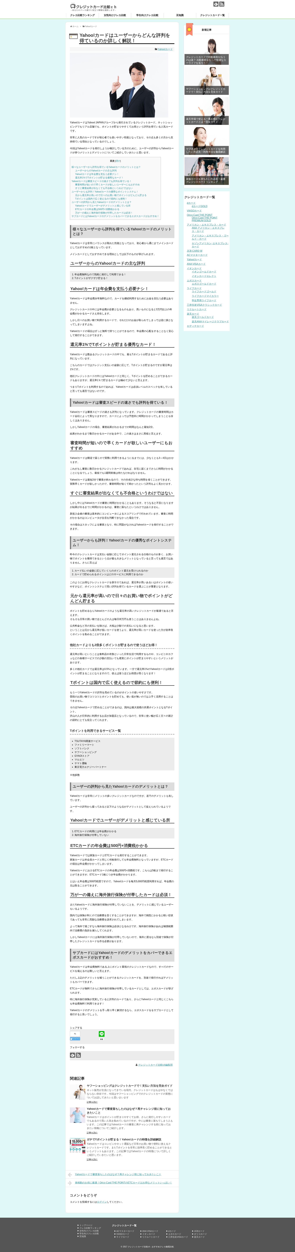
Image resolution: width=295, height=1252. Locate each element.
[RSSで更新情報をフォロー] (221, 4)
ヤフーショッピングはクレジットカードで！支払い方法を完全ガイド (130, 1085)
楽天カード (193, 314)
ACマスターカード (197, 255)
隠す (118, 161)
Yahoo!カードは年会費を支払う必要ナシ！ (97, 174)
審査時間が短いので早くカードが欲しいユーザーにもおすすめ (107, 184)
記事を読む (92, 1102)
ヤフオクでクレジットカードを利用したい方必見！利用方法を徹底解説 (205, 150)
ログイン (102, 1202)
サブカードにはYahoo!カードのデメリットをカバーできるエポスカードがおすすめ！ (115, 216)
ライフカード (194, 288)
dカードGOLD (199, 206)
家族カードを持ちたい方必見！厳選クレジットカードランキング (205, 180)
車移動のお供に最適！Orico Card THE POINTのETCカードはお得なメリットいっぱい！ (123, 1182)
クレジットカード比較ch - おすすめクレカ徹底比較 (151, 1247)
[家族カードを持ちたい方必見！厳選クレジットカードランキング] (207, 171)
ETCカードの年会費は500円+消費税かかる (97, 209)
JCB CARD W (194, 251)
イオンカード (194, 268)
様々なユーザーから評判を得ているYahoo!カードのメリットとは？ (106, 167)
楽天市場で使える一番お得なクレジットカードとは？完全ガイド (205, 120)
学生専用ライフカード (204, 300)
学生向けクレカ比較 (147, 15)
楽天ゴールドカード (203, 317)
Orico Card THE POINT (199, 215)
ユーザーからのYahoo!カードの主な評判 (96, 170)
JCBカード (199, 1231)
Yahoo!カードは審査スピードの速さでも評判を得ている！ (102, 181)
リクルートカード (196, 309)
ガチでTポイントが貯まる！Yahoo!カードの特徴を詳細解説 (124, 1139)
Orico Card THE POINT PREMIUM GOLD (204, 219)
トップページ (85, 1225)
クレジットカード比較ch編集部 (155, 1065)
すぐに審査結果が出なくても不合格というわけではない (104, 188)
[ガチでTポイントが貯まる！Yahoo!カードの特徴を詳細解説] (77, 1145)
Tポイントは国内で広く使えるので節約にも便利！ (101, 198)
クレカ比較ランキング (82, 15)
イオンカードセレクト (204, 276)
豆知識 (180, 15)
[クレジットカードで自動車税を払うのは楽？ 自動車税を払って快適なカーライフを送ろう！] (207, 51)
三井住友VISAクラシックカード (204, 305)
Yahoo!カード (165, 49)
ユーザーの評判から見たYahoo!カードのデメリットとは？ (102, 202)
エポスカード (194, 280)
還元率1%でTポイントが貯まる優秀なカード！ (99, 177)
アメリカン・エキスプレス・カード (206, 224)
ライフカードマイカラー (205, 296)
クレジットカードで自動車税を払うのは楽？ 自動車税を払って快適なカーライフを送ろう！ (206, 60)
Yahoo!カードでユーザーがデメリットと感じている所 (102, 205)
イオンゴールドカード (204, 271)
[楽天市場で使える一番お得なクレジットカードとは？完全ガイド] (207, 111)
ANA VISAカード (196, 264)
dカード (191, 203)
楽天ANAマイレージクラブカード (210, 321)
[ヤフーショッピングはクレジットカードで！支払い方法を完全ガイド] (77, 1092)
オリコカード (200, 1234)
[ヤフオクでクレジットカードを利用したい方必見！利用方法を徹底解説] (207, 141)
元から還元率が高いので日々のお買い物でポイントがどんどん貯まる (111, 195)
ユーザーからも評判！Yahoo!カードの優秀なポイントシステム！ (105, 191)
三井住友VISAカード (178, 1237)
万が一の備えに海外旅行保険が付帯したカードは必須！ (104, 212)
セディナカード (195, 326)
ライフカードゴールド (204, 291)
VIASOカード (194, 210)
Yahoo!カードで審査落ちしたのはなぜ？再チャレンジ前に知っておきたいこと (118, 1174)
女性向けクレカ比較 (115, 15)
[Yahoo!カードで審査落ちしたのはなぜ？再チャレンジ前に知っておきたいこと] (77, 1115)
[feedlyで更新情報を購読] (215, 4)
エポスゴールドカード (204, 284)
